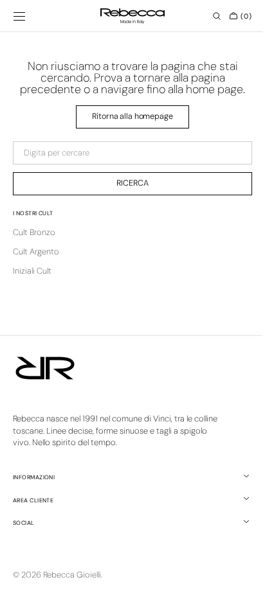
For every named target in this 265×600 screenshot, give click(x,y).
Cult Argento (36, 251)
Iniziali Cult (32, 270)
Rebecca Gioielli (72, 574)
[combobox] (127, 152)
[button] (19, 16)
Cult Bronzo (34, 232)
